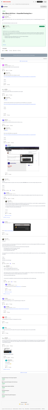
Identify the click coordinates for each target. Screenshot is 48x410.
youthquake (6, 337)
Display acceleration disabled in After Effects (8, 386)
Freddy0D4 (5, 64)
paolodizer (5, 89)
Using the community (15, 408)
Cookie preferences (27, 408)
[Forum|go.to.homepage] (7, 2)
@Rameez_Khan (7, 230)
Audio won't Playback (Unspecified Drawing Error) (9, 394)
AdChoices (43, 408)
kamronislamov (6, 16)
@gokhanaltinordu (11, 308)
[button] (40, 2)
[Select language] (35, 2)
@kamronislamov (16, 308)
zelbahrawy (6, 119)
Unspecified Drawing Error (5, 390)
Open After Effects (43, 6)
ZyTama (5, 327)
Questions (3, 380)
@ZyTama (23, 308)
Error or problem (5, 48)
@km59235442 (11, 230)
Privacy (23, 408)
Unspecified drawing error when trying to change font (9, 377)
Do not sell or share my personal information (35, 408)
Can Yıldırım (7, 192)
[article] (24, 67)
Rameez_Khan (8, 72)
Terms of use (20, 408)
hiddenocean (8, 348)
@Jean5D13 (20, 308)
